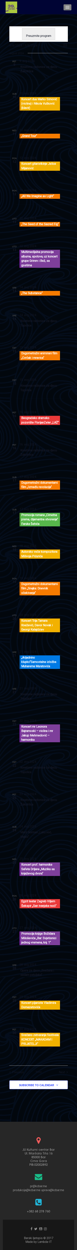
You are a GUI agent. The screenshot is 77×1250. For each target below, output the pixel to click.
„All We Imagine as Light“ (37, 196)
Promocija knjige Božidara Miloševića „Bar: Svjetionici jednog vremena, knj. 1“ (38, 938)
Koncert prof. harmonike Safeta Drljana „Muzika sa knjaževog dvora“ (38, 869)
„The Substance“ (32, 293)
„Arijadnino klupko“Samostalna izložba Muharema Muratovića (38, 662)
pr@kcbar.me (38, 1186)
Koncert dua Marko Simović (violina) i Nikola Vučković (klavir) (39, 103)
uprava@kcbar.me (52, 1190)
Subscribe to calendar (36, 1085)
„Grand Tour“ (29, 136)
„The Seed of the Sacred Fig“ (40, 224)
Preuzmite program (38, 36)
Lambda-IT (45, 1242)
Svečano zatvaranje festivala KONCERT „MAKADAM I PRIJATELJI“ (40, 1039)
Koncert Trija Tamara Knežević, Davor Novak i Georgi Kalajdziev (37, 625)
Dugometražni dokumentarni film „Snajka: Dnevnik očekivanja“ (39, 588)
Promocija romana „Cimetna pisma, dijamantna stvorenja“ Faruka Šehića (39, 519)
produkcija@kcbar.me (26, 1190)
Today (39, 1071)
